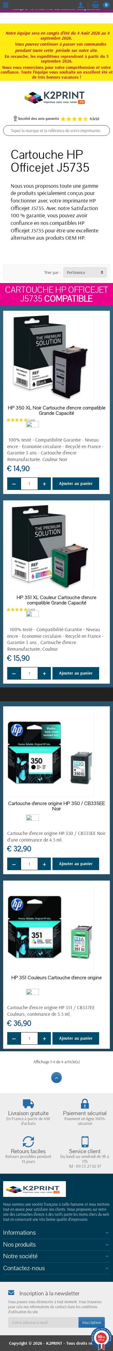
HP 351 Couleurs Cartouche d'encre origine (56, 977)
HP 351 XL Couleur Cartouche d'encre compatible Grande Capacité (56, 600)
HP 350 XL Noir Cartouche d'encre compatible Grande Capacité (56, 410)
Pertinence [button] (76, 272)
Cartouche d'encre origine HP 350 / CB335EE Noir (56, 806)
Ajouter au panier (76, 483)
